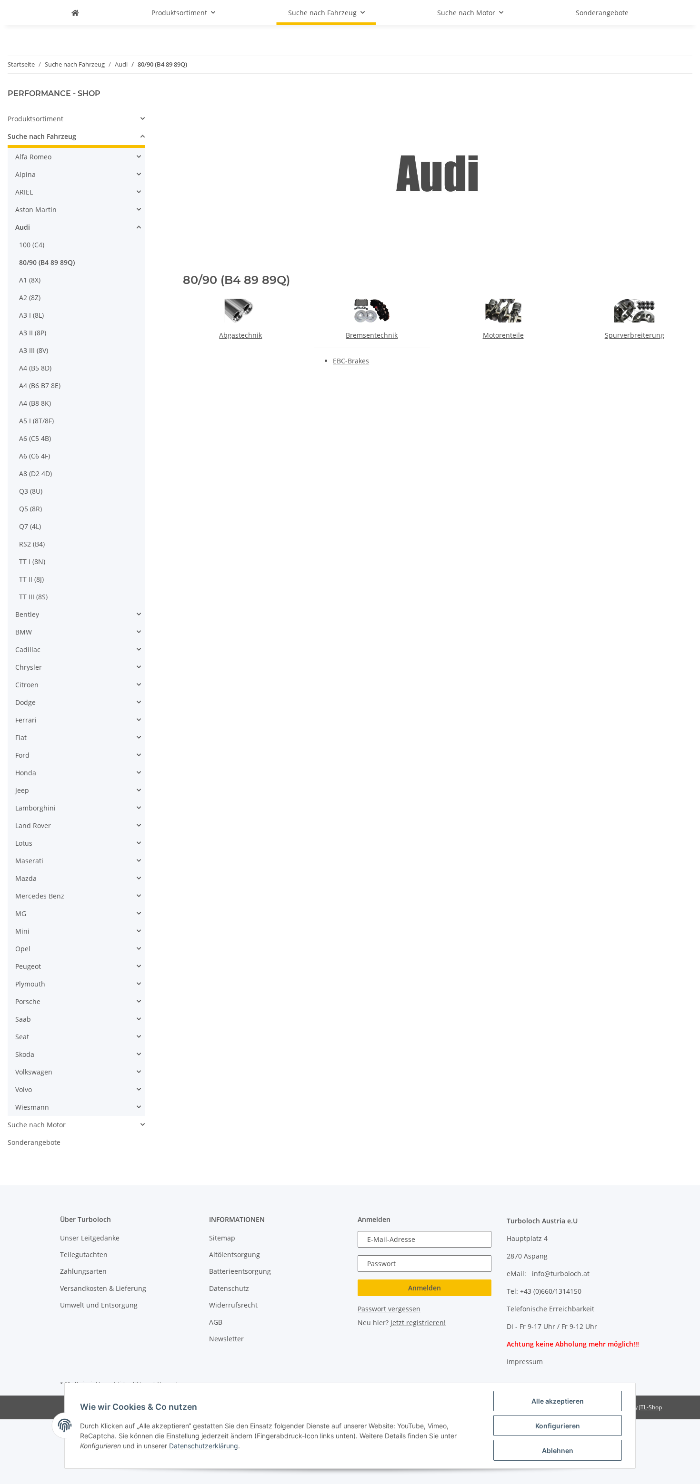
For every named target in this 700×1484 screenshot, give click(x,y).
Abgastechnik (240, 335)
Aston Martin (36, 209)
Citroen (27, 684)
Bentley (27, 614)
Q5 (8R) (30, 508)
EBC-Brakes (351, 360)
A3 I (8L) (31, 315)
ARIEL (24, 191)
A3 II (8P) (32, 332)
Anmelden (424, 1287)
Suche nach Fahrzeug (42, 136)
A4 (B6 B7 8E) (39, 385)
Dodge (25, 702)
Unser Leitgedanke (90, 1237)
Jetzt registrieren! (418, 1322)
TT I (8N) (32, 561)
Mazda (26, 878)
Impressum (525, 1361)
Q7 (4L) (30, 526)
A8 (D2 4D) (35, 473)
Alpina (25, 174)
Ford (22, 755)
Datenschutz (229, 1288)
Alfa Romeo (33, 156)
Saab (23, 1019)
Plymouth (30, 983)
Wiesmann (32, 1107)
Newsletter (226, 1338)
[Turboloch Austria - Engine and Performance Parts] (75, 12)
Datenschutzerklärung (203, 1446)
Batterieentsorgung (240, 1271)
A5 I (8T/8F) (36, 420)
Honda (25, 772)
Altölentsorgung (234, 1254)
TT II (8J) (31, 579)
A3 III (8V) (33, 350)
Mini (22, 931)
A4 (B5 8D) (35, 367)
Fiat (21, 737)
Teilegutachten (84, 1254)
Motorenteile (503, 335)
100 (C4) (31, 244)
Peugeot (28, 966)
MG (20, 913)
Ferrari (26, 719)
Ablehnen (557, 1450)
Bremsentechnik (372, 335)
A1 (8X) (29, 279)
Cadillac (27, 649)
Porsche (27, 1001)
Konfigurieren (557, 1426)
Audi (22, 227)
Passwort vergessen (389, 1308)
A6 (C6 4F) (34, 455)
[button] (76, 118)
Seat (22, 1036)
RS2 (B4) (32, 543)
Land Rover (33, 825)
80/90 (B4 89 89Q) (47, 262)
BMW (23, 631)
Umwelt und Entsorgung (99, 1304)
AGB (215, 1322)
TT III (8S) (33, 596)
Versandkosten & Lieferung (103, 1288)
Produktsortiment (35, 118)
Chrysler (28, 667)
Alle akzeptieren (557, 1401)
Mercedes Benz (39, 895)
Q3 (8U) (30, 491)
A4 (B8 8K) (35, 403)
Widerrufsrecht (233, 1304)
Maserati (29, 860)
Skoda (24, 1054)
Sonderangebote (34, 1142)
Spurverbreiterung (634, 335)
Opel (22, 948)
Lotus (23, 843)
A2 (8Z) (29, 297)
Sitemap (222, 1237)
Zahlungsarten (83, 1271)
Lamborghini (35, 807)
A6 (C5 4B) (35, 438)
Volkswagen (33, 1071)
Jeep (22, 790)
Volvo (23, 1089)
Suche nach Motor (37, 1124)
